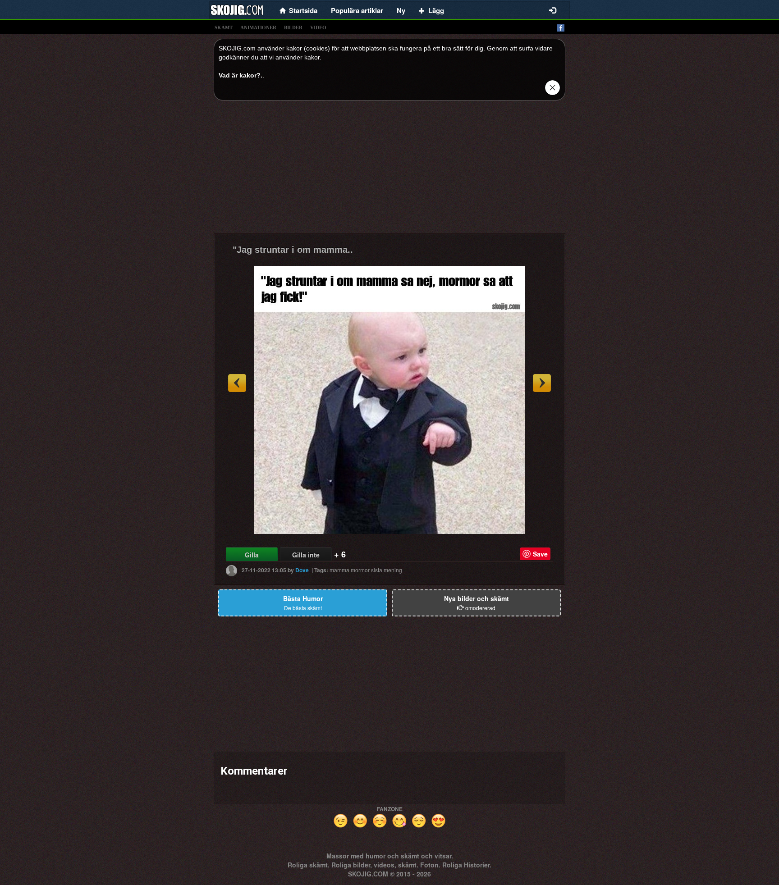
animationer (258, 27)
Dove (302, 570)
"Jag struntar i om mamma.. (293, 250)
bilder (293, 27)
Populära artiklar (357, 10)
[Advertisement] (389, 170)
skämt (224, 27)
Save (540, 553)
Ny (401, 10)
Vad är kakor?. (240, 75)
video (318, 27)
